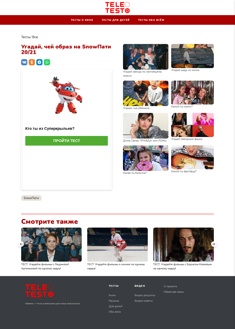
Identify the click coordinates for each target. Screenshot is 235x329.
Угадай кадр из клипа (185, 70)
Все (35, 37)
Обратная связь (174, 292)
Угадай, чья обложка (136, 108)
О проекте (170, 286)
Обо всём (115, 312)
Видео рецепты (145, 295)
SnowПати (31, 198)
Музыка (114, 301)
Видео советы (144, 301)
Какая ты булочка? (135, 173)
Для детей (115, 306)
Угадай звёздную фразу (186, 139)
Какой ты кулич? (182, 106)
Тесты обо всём (151, 20)
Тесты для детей (116, 20)
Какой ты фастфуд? (184, 171)
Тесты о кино (82, 20)
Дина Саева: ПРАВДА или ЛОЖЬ (145, 140)
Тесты (25, 37)
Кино (112, 295)
